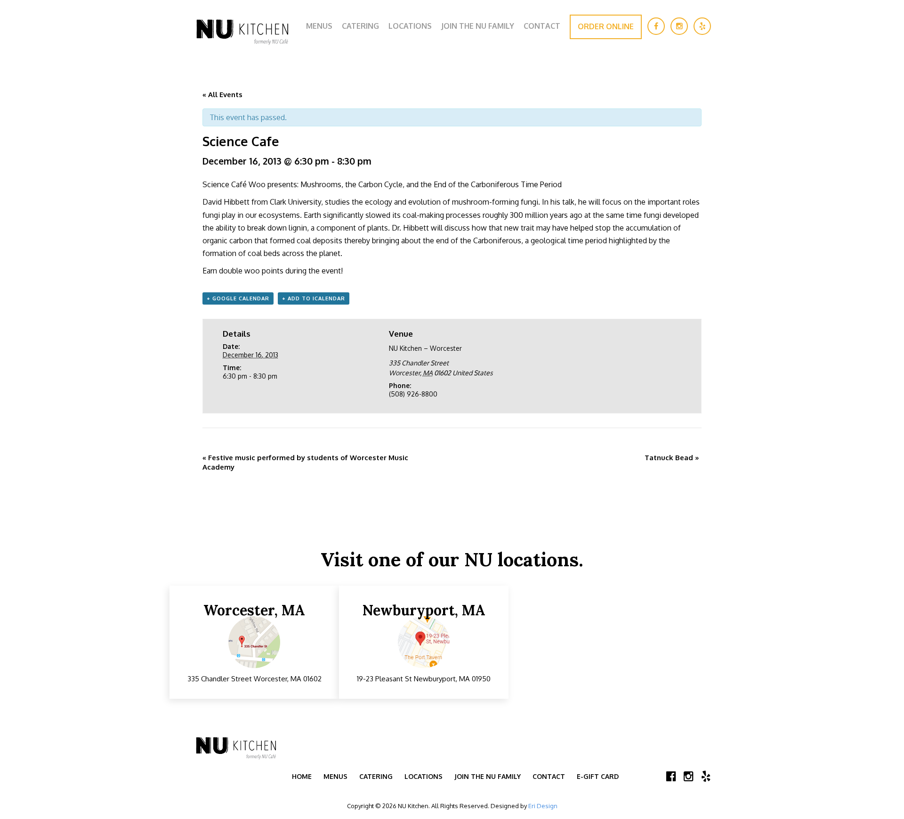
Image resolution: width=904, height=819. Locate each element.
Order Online (606, 26)
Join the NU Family (477, 26)
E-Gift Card (598, 776)
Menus (319, 26)
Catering (360, 26)
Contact (542, 26)
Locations (410, 26)
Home (302, 776)
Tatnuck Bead (672, 457)
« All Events (222, 94)
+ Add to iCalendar (313, 298)
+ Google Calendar (238, 298)
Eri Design (542, 806)
